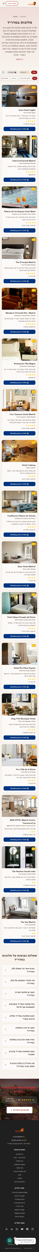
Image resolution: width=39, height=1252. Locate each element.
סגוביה (19, 1178)
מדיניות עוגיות (16, 1248)
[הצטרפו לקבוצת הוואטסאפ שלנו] (12, 1229)
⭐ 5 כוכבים (24, 72)
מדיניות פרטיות (28, 1248)
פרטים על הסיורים (21, 1110)
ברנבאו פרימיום (20, 1182)
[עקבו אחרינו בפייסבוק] (27, 1229)
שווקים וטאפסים (19, 1164)
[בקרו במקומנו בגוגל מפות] (6, 1229)
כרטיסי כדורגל (19, 1216)
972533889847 (18, 1137)
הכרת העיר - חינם (19, 1157)
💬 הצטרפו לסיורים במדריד (25, 1241)
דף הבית (23, 16)
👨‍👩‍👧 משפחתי (12, 72)
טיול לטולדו (19, 1161)
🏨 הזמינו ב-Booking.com (19, 129)
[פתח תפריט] (4, 3)
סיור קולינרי (19, 1168)
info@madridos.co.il (18, 1140)
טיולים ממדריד (19, 1199)
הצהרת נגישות (9, 1248)
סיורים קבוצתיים (19, 1203)
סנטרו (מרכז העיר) (25, 78)
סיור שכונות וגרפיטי (19, 1171)
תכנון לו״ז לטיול (20, 1196)
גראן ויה (14, 78)
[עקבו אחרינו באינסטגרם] (32, 1229)
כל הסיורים (19, 1154)
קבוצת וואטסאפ (19, 1213)
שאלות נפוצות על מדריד (19, 1192)
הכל (35, 78)
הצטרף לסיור (12, 3)
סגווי (19, 1175)
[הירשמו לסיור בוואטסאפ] (10, 1240)
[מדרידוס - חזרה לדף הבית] (32, 3)
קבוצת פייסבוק (19, 1210)
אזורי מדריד (19, 1206)
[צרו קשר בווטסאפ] (17, 1229)
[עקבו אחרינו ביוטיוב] (22, 1229)
